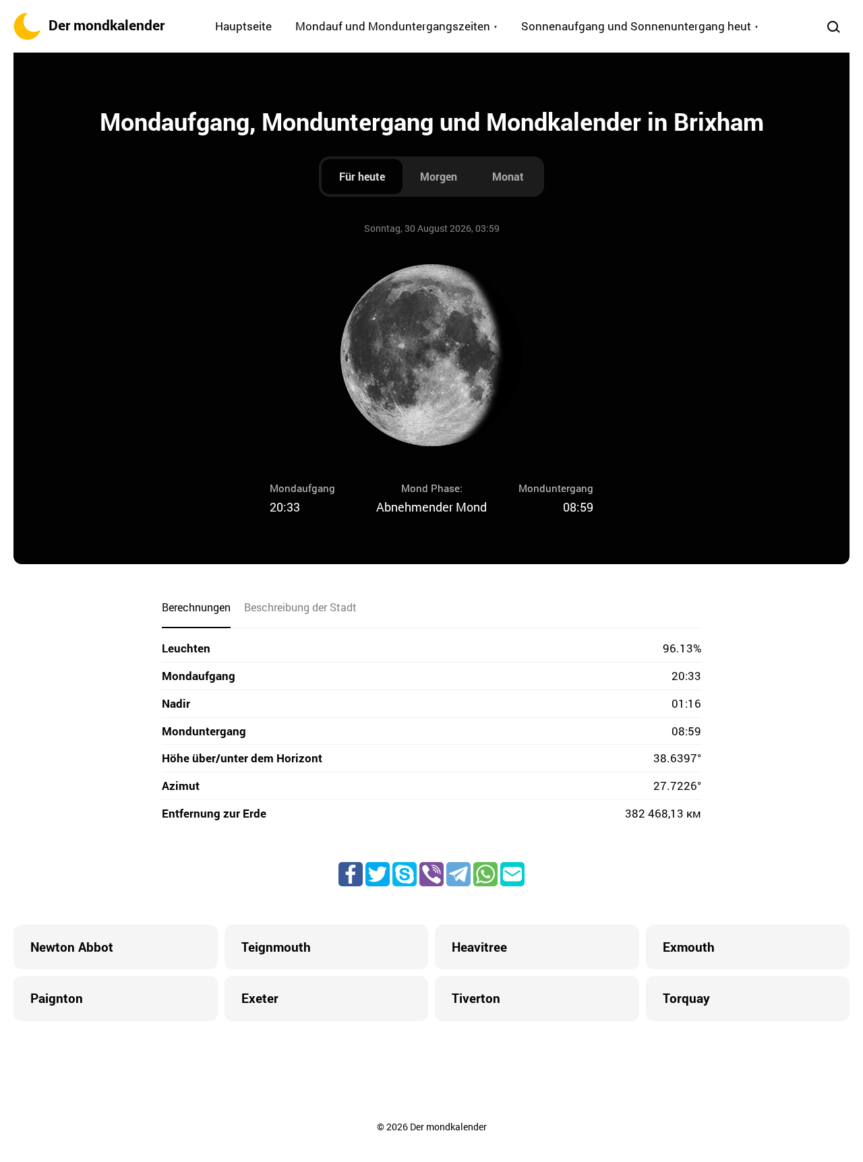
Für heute (362, 176)
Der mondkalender (107, 25)
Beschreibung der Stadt (300, 607)
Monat (508, 176)
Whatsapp (485, 874)
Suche (833, 26)
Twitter (377, 874)
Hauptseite (243, 26)
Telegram (458, 874)
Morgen (438, 176)
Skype (404, 874)
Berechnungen (196, 607)
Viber (431, 874)
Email (512, 874)
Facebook (350, 874)
